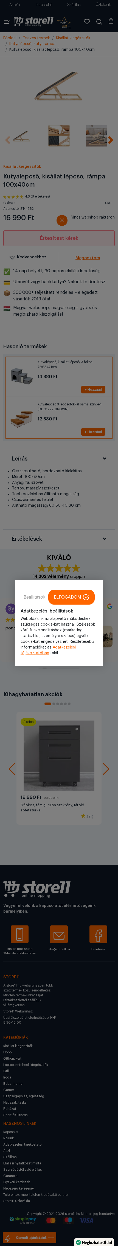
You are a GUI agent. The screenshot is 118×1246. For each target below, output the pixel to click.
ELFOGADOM (67, 597)
